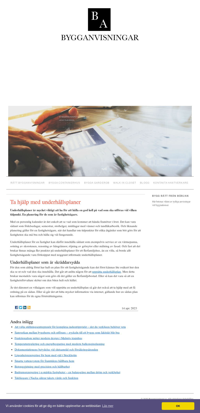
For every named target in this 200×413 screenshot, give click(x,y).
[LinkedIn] (24, 306)
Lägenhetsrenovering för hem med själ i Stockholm (46, 354)
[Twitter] (20, 306)
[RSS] (28, 306)
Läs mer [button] (107, 406)
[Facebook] (16, 306)
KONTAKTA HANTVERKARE (170, 182)
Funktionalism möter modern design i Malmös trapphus (48, 337)
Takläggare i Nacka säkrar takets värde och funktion (46, 376)
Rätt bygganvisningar (28, 182)
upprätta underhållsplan (106, 270)
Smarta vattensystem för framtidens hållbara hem (44, 359)
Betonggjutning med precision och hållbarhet (42, 365)
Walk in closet (124, 182)
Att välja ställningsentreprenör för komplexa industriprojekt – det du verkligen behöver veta (70, 325)
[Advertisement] (100, 73)
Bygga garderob (97, 182)
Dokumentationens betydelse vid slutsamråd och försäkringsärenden (56, 348)
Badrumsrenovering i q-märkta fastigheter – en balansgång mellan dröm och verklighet (67, 371)
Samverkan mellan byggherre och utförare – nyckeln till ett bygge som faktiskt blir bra (67, 331)
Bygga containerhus (64, 182)
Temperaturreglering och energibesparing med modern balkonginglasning (60, 342)
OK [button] (178, 406)
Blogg (144, 182)
